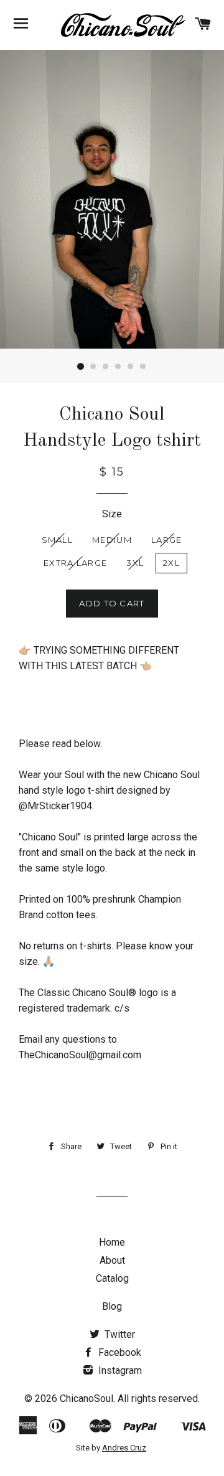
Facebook (118, 1352)
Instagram (119, 1370)
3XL (135, 563)
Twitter (118, 1334)
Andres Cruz (124, 1447)
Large (166, 540)
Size (112, 514)
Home (112, 1242)
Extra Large (75, 563)
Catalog (112, 1278)
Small (57, 540)
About (112, 1260)
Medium (112, 540)
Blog (112, 1306)
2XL (171, 563)
